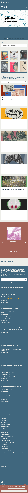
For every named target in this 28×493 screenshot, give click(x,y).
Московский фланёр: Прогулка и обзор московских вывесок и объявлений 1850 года (13, 100)
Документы (3, 422)
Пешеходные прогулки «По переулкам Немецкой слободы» (12, 452)
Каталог (3, 42)
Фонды (2, 410)
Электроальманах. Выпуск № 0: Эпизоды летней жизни (13, 189)
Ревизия (4, 165)
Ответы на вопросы (5, 454)
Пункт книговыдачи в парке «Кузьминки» (11, 386)
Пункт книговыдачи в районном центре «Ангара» (13, 327)
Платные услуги (4, 418)
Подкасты (4, 97)
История (3, 412)
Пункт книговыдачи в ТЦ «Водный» (10, 308)
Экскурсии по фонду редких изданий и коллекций (10, 450)
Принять (14, 490)
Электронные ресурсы (5, 440)
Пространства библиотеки (6, 416)
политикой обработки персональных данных (16, 488)
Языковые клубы (4, 448)
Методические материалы (6, 468)
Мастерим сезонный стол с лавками (9, 121)
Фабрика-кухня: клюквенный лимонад (10, 212)
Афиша (2, 223)
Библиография (4, 444)
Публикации (3, 470)
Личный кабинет (4, 438)
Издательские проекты (5, 426)
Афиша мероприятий (5, 446)
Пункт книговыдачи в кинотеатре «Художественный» (9, 346)
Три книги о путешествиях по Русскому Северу (12, 167)
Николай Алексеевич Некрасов (7, 414)
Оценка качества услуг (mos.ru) (7, 459)
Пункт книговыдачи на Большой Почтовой (11, 365)
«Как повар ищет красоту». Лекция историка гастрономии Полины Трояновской (14, 251)
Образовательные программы (7, 475)
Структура (3, 428)
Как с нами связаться (5, 424)
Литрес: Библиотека (5, 434)
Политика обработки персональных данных (9, 408)
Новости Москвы (4, 461)
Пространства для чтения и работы (8, 442)
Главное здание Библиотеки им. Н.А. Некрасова (12, 287)
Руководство (3, 420)
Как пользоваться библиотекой (7, 436)
